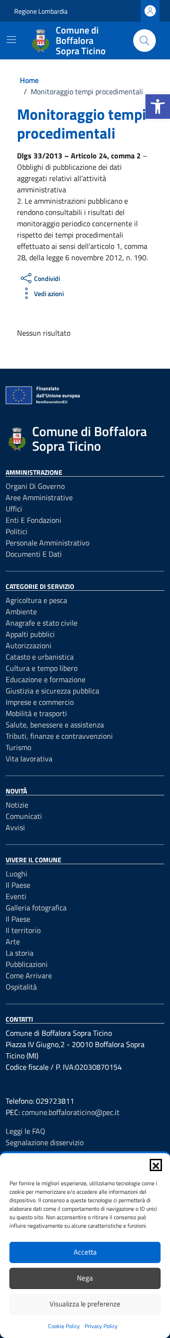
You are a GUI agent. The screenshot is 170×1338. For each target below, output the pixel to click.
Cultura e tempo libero (41, 668)
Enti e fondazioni (33, 520)
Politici (16, 531)
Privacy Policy (101, 1325)
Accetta (85, 1252)
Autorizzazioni (28, 645)
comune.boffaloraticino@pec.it (70, 1112)
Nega (85, 1277)
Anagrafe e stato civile (41, 622)
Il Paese (18, 885)
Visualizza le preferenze (85, 1303)
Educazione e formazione (45, 679)
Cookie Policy (64, 1325)
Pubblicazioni (27, 964)
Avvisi (15, 827)
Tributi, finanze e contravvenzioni (59, 736)
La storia (20, 952)
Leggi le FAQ (25, 1131)
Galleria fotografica (36, 907)
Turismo (18, 747)
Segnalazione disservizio (45, 1142)
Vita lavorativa (29, 758)
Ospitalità (21, 986)
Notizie (17, 804)
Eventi (16, 896)
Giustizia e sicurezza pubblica (52, 690)
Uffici (14, 508)
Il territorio (23, 930)
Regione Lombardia (41, 11)
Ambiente (21, 611)
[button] (157, 106)
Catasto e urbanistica (40, 656)
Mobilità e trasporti (36, 713)
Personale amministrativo (47, 542)
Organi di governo (35, 486)
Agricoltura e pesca (36, 600)
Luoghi (16, 873)
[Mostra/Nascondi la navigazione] (11, 39)
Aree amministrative (39, 497)
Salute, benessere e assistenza (55, 724)
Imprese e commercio (40, 702)
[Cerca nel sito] (144, 40)
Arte (13, 941)
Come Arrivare (29, 975)
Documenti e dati (34, 554)
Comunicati (24, 816)
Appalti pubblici (30, 634)
